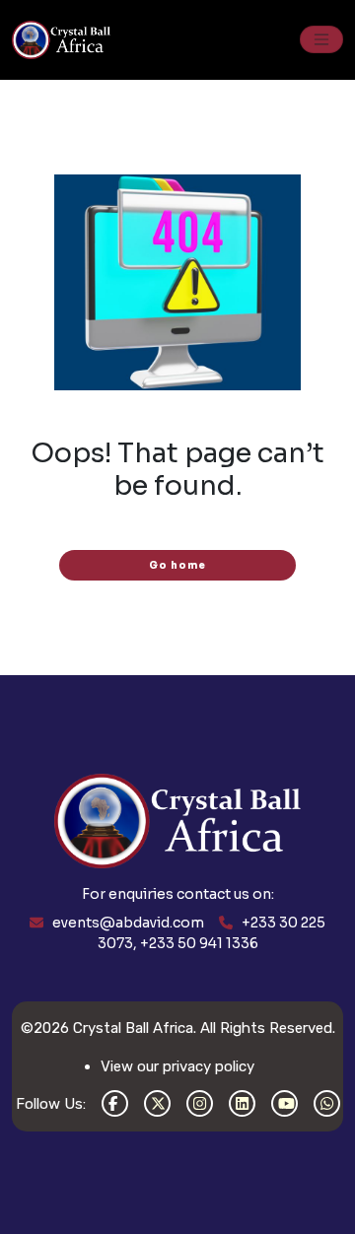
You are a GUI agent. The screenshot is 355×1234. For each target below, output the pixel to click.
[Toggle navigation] (321, 39)
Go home (177, 565)
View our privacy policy (177, 1066)
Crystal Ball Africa (133, 1028)
